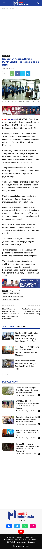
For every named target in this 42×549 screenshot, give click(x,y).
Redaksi (20, 537)
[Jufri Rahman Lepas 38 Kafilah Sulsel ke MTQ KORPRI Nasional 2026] (8, 433)
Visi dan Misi (29, 537)
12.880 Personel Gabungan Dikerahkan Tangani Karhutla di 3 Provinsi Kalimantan (27, 390)
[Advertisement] (21, 32)
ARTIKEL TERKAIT (8, 327)
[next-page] (7, 374)
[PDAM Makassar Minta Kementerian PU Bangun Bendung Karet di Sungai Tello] (8, 363)
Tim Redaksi (20, 395)
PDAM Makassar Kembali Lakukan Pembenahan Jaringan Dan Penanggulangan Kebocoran (10, 314)
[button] (4, 3)
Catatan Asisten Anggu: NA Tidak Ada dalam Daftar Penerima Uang (31, 311)
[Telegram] (28, 73)
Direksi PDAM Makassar (11, 293)
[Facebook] (17, 73)
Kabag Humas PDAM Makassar (13, 296)
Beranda (5, 9)
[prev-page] (3, 374)
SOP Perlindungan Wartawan (16, 542)
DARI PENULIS (22, 327)
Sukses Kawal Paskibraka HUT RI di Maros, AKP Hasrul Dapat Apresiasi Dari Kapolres (28, 419)
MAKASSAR (13, 9)
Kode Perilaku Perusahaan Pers (25, 540)
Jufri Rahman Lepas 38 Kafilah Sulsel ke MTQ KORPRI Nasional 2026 (27, 433)
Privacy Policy (8, 540)
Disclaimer (31, 542)
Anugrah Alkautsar (16, 291)
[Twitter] (22, 73)
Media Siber (11, 537)
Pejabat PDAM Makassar (11, 299)
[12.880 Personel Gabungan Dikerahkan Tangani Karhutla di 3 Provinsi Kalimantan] (8, 391)
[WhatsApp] (12, 73)
